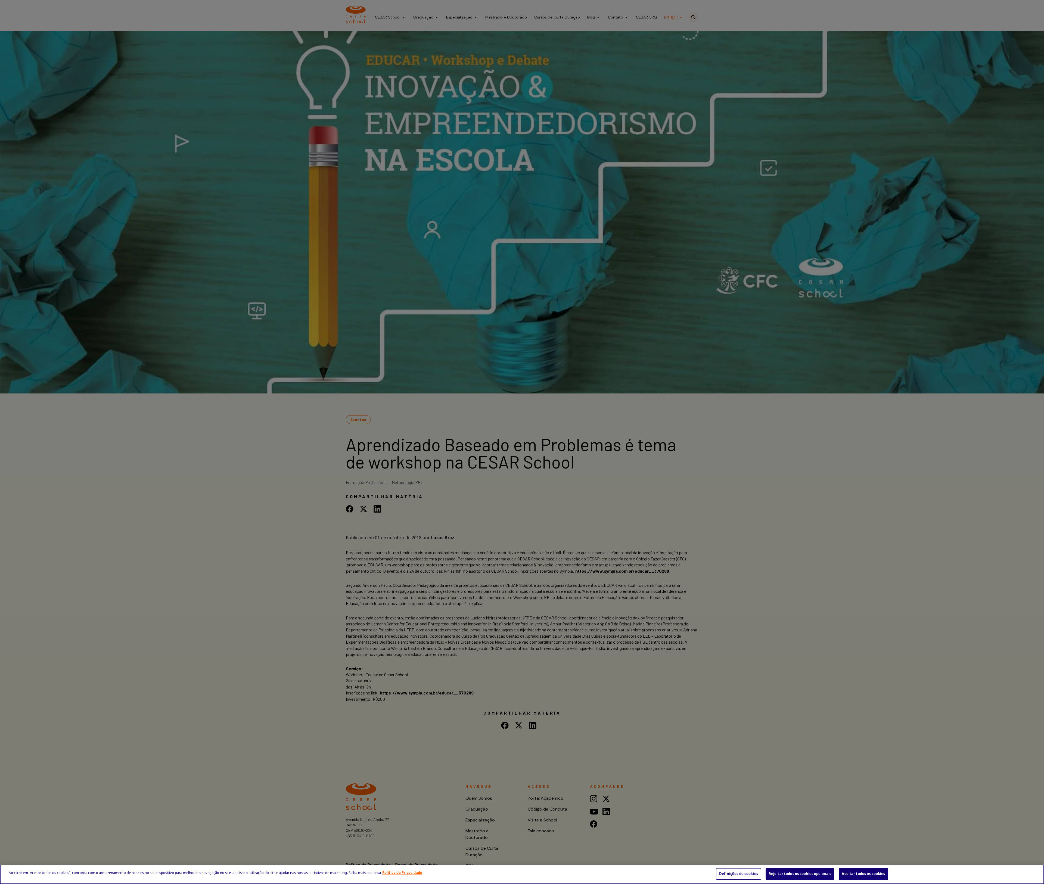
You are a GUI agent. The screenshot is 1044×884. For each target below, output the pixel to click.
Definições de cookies (738, 873)
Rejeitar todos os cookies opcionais (800, 873)
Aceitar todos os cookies (863, 873)
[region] (522, 874)
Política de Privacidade (402, 872)
